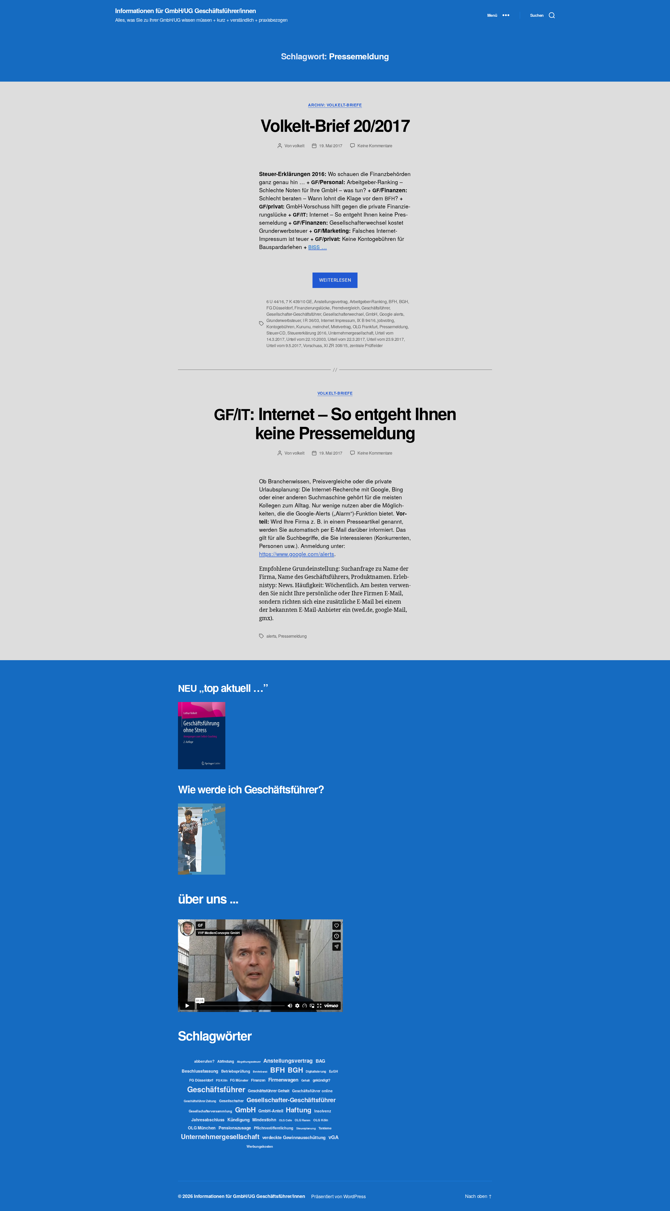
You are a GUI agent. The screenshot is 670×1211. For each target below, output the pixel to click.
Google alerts (391, 314)
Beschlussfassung (200, 1071)
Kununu (303, 327)
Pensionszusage (235, 1128)
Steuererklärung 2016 (306, 333)
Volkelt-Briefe (335, 393)
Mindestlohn (264, 1120)
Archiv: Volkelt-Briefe (335, 105)
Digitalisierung (316, 1071)
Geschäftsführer (375, 308)
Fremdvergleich (346, 308)
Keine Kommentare (375, 146)
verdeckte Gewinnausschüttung (294, 1137)
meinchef (320, 327)
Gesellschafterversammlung (210, 1110)
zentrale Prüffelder (366, 345)
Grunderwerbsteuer (283, 320)
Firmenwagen (283, 1079)
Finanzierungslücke (312, 308)
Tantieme (325, 1128)
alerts (271, 636)
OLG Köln (320, 1120)
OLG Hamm (302, 1120)
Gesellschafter (231, 1100)
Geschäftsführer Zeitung (200, 1101)
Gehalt (305, 1080)
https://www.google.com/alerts (296, 554)
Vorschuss (312, 345)
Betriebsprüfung (235, 1071)
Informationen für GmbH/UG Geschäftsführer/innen (185, 10)
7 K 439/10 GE (299, 301)
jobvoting (385, 320)
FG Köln (221, 1080)
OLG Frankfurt (365, 327)
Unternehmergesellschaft (350, 333)
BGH (403, 301)
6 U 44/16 (275, 301)
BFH (393, 301)
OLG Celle (285, 1120)
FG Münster (239, 1080)
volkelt (298, 146)
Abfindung (225, 1061)
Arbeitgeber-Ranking (368, 301)
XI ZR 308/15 (336, 345)
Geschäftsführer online (312, 1090)
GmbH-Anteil (270, 1111)
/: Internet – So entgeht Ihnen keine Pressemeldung (335, 422)
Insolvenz (322, 1110)
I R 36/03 (311, 320)
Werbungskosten (260, 1146)
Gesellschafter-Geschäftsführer (293, 314)
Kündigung (238, 1119)
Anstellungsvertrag (331, 301)
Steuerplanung (306, 1128)
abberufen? (204, 1061)
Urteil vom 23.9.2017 (385, 339)
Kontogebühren (280, 327)
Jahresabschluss (208, 1120)
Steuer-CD (276, 333)
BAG (320, 1060)
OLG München (202, 1128)
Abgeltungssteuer (249, 1061)
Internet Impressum (338, 320)
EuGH (333, 1071)
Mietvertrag (341, 327)
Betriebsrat (260, 1071)
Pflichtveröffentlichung (273, 1127)
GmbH (371, 314)
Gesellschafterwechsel (343, 314)
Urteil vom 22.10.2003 (306, 339)
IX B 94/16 (366, 320)
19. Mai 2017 (330, 146)
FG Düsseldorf (279, 308)
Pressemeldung (393, 327)
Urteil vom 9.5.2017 (283, 345)
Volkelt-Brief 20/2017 (335, 125)
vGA (333, 1137)
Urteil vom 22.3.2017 (346, 339)
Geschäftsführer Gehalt (268, 1091)
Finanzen (258, 1080)
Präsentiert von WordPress (338, 1196)
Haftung (298, 1109)
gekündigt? (321, 1080)
